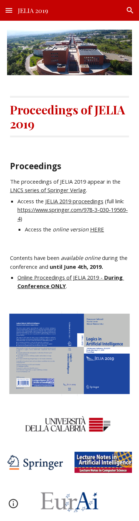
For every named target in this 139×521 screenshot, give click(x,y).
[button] (9, 10)
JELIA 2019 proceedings (74, 201)
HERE (97, 229)
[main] (69, 117)
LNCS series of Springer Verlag (48, 190)
